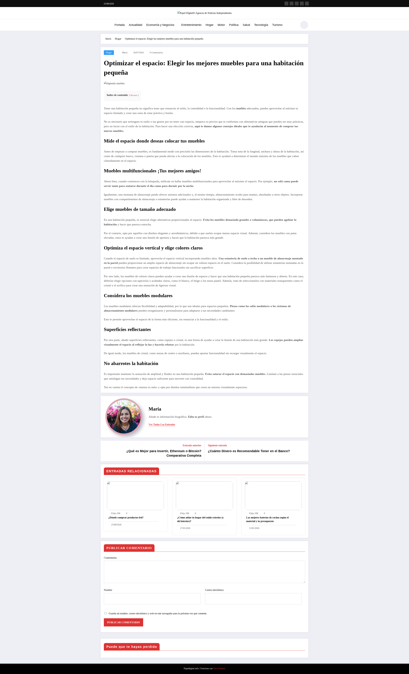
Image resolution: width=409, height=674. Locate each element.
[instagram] (302, 3)
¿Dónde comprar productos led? (125, 517)
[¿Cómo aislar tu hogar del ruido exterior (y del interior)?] (204, 495)
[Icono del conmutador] (103, 25)
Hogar (209, 24)
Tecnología (261, 24)
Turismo (277, 24)
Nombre (108, 590)
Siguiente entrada (217, 445)
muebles (241, 108)
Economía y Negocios (160, 24)
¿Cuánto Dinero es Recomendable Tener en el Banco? (249, 451)
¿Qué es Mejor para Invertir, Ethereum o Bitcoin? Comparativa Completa (163, 453)
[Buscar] (294, 25)
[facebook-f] (286, 3)
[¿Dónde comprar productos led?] (135, 495)
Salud (246, 24)
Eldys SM (115, 513)
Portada (120, 24)
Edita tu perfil (196, 416)
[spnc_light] (304, 25)
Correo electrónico (214, 590)
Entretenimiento (191, 24)
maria (124, 52)
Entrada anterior (192, 445)
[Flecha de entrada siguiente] (304, 450)
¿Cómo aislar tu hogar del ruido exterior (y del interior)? (200, 519)
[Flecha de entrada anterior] (105, 450)
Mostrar (133, 95)
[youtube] (307, 3)
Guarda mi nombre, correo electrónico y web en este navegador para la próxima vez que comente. (158, 613)
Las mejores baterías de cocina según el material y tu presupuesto (267, 519)
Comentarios (110, 557)
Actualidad (135, 24)
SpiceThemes (219, 668)
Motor (221, 24)
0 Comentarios (156, 52)
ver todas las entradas (162, 424)
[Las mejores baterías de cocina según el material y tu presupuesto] (273, 495)
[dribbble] (297, 3)
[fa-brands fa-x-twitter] (291, 3)
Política (234, 24)
